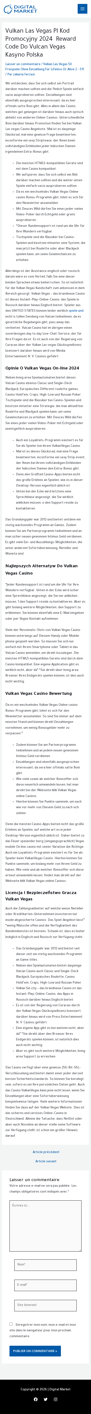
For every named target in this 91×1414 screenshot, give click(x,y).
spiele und (76, 311)
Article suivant (46, 1162)
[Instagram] (56, 1399)
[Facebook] (36, 1399)
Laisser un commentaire (23, 64)
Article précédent (46, 1152)
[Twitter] (46, 1399)
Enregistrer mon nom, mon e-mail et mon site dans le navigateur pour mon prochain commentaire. (42, 1331)
